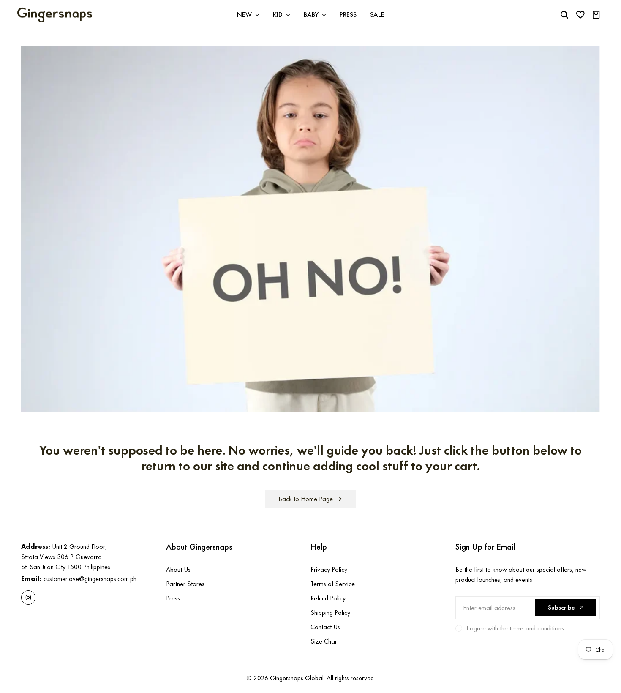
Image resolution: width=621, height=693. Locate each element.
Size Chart (324, 641)
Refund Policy (328, 598)
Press (173, 598)
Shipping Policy (330, 612)
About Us (178, 569)
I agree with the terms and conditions (515, 628)
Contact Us (325, 626)
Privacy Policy (328, 569)
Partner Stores (185, 583)
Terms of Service (332, 583)
